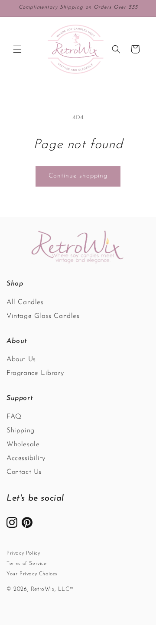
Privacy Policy (23, 553)
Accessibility (26, 458)
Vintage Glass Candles (43, 316)
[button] (17, 49)
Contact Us (24, 472)
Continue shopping (78, 176)
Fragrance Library (35, 373)
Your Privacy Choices (31, 574)
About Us (21, 359)
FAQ (14, 416)
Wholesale (22, 444)
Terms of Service (26, 563)
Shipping (20, 430)
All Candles (25, 302)
